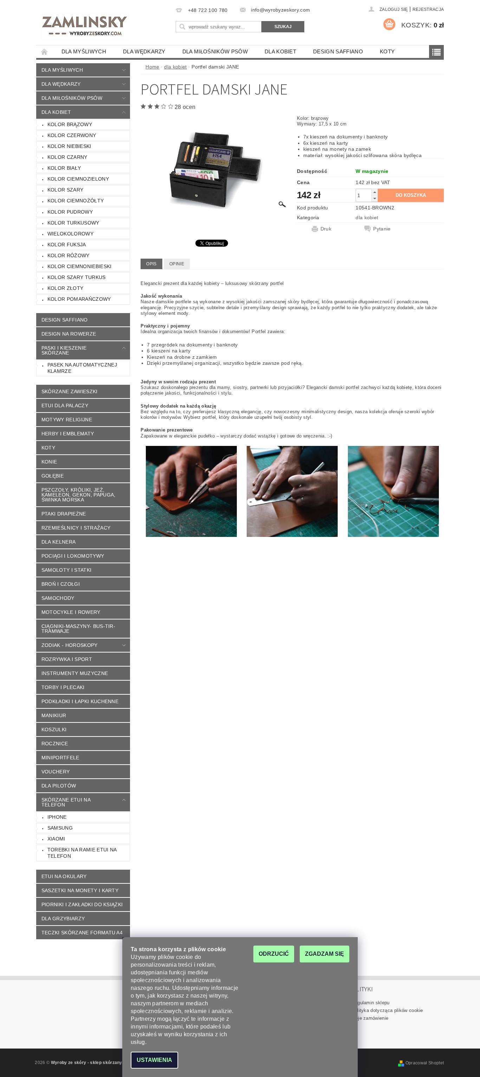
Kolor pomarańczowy (79, 299)
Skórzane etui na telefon (66, 802)
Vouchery (55, 771)
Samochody (57, 598)
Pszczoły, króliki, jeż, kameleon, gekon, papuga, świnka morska (78, 494)
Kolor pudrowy (70, 212)
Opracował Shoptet (425, 1062)
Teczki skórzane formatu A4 (82, 932)
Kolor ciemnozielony (78, 179)
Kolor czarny (67, 157)
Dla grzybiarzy (63, 918)
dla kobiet (280, 51)
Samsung (60, 828)
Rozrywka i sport (66, 659)
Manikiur (53, 715)
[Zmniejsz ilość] (374, 198)
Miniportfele (60, 757)
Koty (387, 51)
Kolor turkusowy (73, 223)
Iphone (57, 817)
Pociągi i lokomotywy (72, 556)
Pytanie (381, 229)
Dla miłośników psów (215, 51)
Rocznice (54, 743)
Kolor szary (65, 190)
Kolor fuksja (66, 244)
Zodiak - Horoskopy (69, 645)
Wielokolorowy (70, 233)
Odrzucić (274, 954)
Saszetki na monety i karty (79, 890)
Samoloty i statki (66, 570)
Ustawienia (154, 1060)
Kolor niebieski (69, 146)
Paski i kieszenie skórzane (63, 350)
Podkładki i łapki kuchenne (79, 701)
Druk (325, 229)
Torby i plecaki (63, 687)
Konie (49, 462)
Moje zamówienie (370, 1018)
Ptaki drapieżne (63, 514)
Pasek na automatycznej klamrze (82, 368)
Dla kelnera (58, 542)
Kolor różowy (68, 255)
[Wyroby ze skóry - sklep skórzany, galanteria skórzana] (85, 26)
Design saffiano (338, 51)
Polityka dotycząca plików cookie (387, 1010)
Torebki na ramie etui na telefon (82, 853)
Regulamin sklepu (371, 1002)
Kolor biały (64, 168)
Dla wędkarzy (144, 51)
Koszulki (54, 729)
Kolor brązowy (69, 124)
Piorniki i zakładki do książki (82, 904)
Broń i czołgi (60, 584)
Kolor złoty (65, 288)
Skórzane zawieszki (69, 391)
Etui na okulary (64, 876)
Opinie (176, 263)
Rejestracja (428, 9)
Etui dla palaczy (64, 405)
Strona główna (44, 51)
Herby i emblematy (67, 433)
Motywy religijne (66, 419)
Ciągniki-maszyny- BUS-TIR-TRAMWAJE (78, 628)
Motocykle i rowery (70, 612)
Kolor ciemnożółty (75, 200)
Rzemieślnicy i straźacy (75, 528)
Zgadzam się (324, 954)
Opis (151, 263)
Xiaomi (56, 839)
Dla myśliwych (83, 51)
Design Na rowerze (68, 334)
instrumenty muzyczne (74, 673)
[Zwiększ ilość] (374, 192)
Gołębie (52, 476)
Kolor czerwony (71, 135)
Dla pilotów (58, 786)
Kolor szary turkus (76, 277)
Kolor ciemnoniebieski (79, 266)
